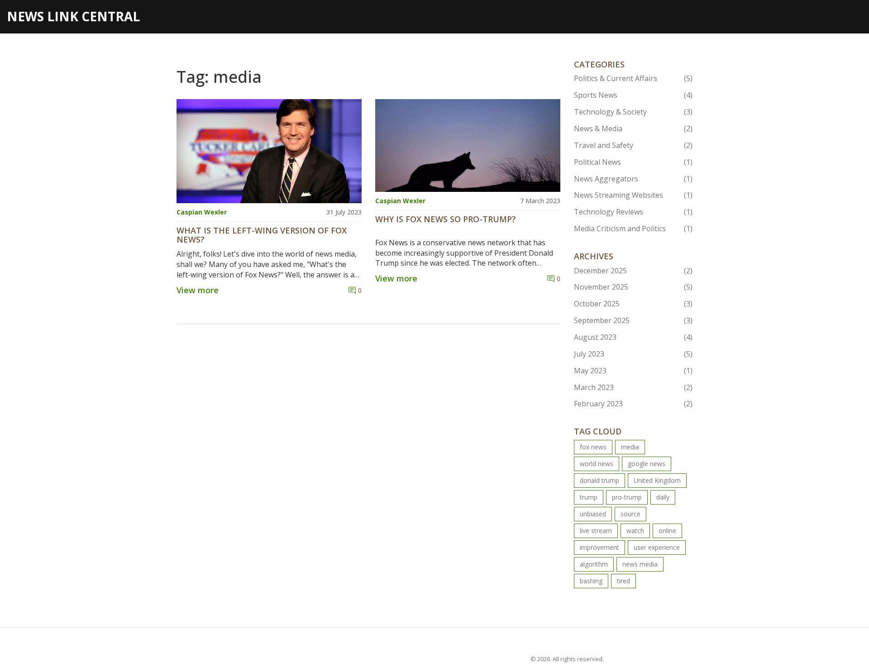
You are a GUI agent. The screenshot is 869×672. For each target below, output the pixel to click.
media (630, 447)
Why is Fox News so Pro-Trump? (445, 219)
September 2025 (633, 320)
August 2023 (633, 337)
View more (198, 290)
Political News (633, 162)
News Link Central (73, 16)
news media (640, 564)
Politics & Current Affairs (633, 78)
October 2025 (633, 304)
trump (588, 497)
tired (623, 581)
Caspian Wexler (202, 212)
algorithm (594, 564)
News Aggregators (633, 179)
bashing (591, 581)
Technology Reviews (633, 212)
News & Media (633, 128)
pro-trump (627, 497)
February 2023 (633, 404)
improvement (599, 547)
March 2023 (633, 387)
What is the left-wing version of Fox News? (262, 235)
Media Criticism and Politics (633, 229)
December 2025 (633, 271)
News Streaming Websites (633, 195)
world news (596, 463)
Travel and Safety (633, 145)
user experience (657, 547)
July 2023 (633, 354)
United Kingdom (657, 480)
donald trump (599, 480)
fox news (593, 447)
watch (635, 530)
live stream (596, 530)
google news (646, 463)
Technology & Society (633, 112)
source (630, 514)
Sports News (633, 95)
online (667, 530)
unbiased (593, 514)
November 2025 (633, 287)
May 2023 (633, 371)
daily (662, 497)
